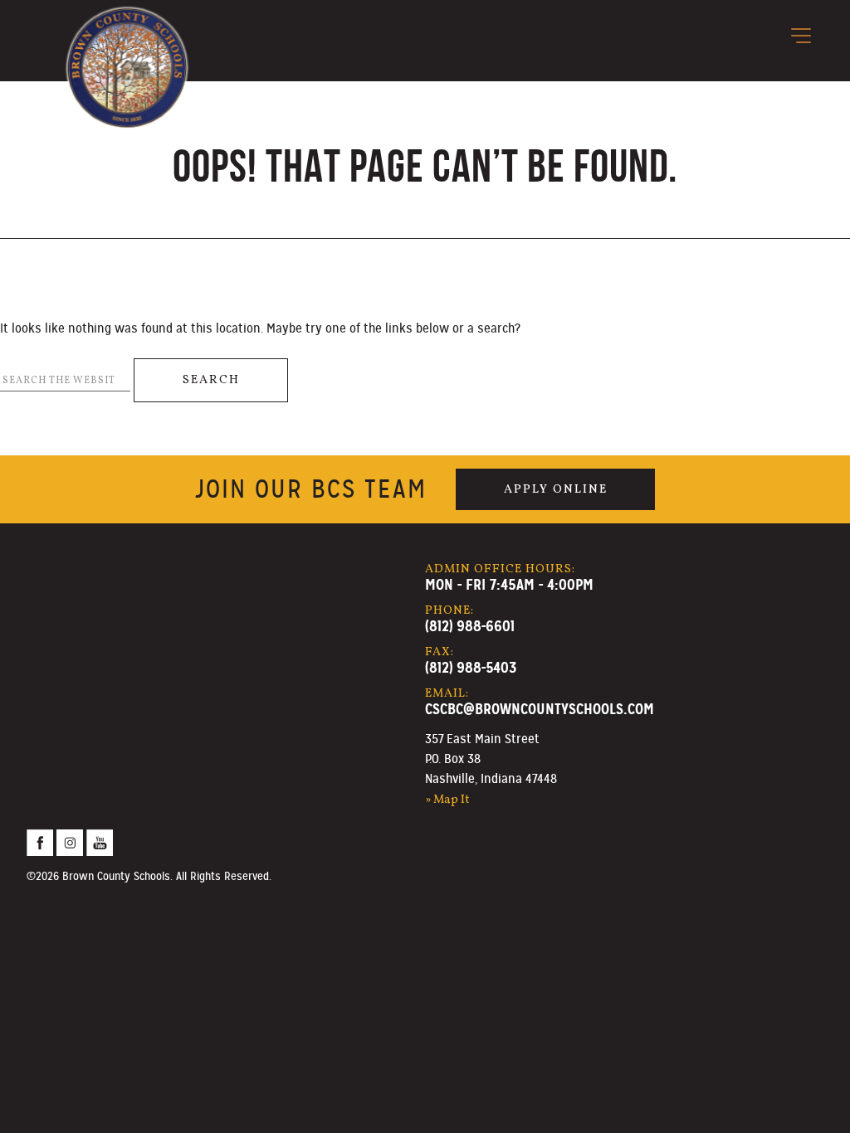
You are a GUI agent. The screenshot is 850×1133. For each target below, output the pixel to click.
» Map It (447, 799)
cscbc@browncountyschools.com (539, 708)
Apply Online (556, 489)
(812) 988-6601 (470, 625)
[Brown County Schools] (127, 42)
